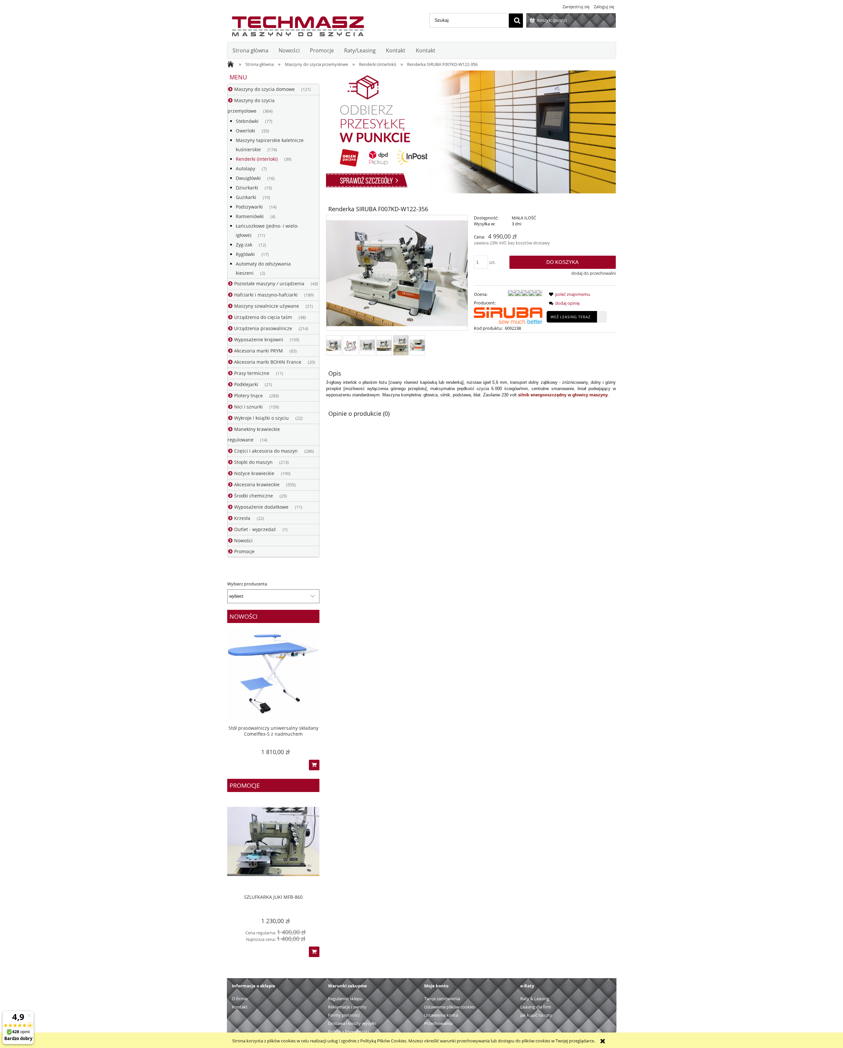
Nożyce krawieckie (254, 473)
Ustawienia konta (441, 1015)
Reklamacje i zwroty (347, 1007)
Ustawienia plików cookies (449, 1007)
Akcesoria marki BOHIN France (267, 362)
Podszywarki (249, 207)
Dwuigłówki (248, 178)
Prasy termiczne (251, 373)
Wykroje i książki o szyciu (261, 418)
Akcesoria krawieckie (257, 484)
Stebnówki (247, 121)
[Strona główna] (297, 25)
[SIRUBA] (508, 315)
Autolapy (245, 168)
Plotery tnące (248, 395)
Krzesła (242, 518)
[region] (471, 132)
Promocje (244, 551)
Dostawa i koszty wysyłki (352, 1023)
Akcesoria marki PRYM (258, 351)
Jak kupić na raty (536, 1015)
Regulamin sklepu (345, 999)
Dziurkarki (247, 187)
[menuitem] (250, 50)
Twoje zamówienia (442, 999)
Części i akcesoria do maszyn (266, 451)
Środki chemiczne (253, 496)
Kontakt (240, 1007)
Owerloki (245, 130)
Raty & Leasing (534, 999)
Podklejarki (246, 384)
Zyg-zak (244, 244)
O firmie (240, 999)
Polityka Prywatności (348, 1031)
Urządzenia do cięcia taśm (263, 317)
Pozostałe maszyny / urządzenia (269, 283)
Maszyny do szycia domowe (264, 89)
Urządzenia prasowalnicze (263, 328)
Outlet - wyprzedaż (255, 529)
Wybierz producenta (247, 583)
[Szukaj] (516, 21)
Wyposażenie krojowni (258, 339)
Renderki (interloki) (257, 159)
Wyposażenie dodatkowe (261, 507)
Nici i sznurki (248, 407)
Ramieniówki (250, 216)
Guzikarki (246, 197)
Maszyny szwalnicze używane (266, 306)
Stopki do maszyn (253, 462)
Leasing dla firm (535, 1007)
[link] (471, 132)
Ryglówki (245, 254)
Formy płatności (344, 1015)
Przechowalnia (438, 1023)
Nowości (243, 540)
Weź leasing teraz (570, 316)
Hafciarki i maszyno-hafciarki (266, 295)
